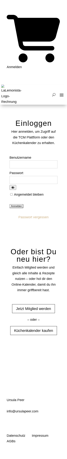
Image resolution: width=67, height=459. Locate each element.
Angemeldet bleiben (28, 194)
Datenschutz (16, 435)
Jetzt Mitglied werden (33, 309)
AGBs (11, 441)
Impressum (40, 435)
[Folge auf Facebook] (17, 423)
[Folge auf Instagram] (25, 423)
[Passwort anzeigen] (12, 187)
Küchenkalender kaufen (33, 331)
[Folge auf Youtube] (10, 423)
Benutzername (20, 157)
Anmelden (14, 67)
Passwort (16, 173)
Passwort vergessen (33, 217)
